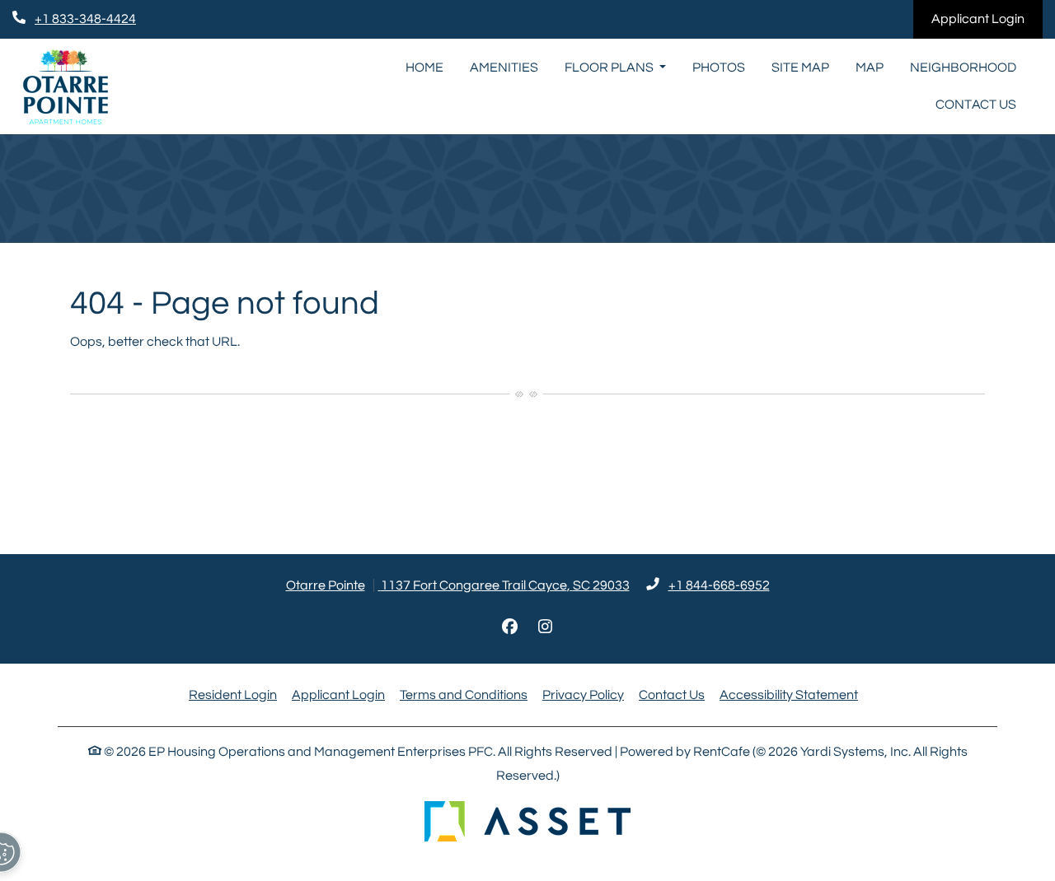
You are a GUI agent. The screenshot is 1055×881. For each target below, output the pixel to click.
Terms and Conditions (464, 695)
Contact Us (975, 104)
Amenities (504, 67)
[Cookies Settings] (24, 852)
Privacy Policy (583, 695)
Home (424, 67)
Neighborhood (963, 67)
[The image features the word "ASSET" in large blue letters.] (527, 821)
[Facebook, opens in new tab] (510, 627)
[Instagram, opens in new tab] (545, 627)
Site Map (800, 67)
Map (870, 67)
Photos (718, 67)
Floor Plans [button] (610, 67)
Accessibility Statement (789, 695)
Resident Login (233, 695)
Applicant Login (987, 19)
